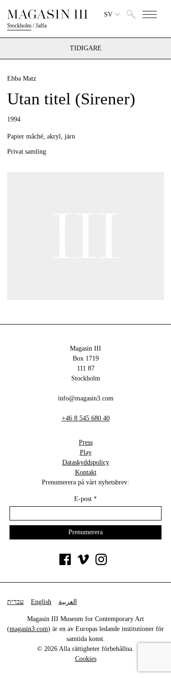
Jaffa (41, 25)
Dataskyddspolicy (85, 462)
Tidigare (86, 48)
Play (86, 452)
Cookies (85, 658)
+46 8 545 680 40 (86, 418)
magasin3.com (29, 628)
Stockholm (19, 25)
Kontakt (85, 472)
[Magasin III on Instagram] (101, 563)
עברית (15, 601)
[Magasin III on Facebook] (65, 563)
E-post (85, 498)
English (41, 601)
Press (86, 442)
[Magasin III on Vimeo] (83, 563)
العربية (67, 601)
